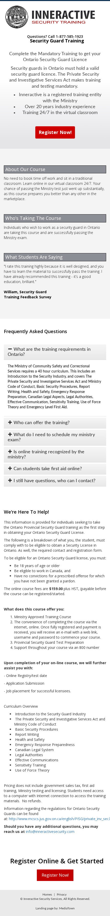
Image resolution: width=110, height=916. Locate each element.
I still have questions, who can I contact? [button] (53, 481)
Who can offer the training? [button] (41, 423)
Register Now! (55, 132)
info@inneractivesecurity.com (50, 831)
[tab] (55, 352)
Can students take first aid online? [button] (47, 469)
